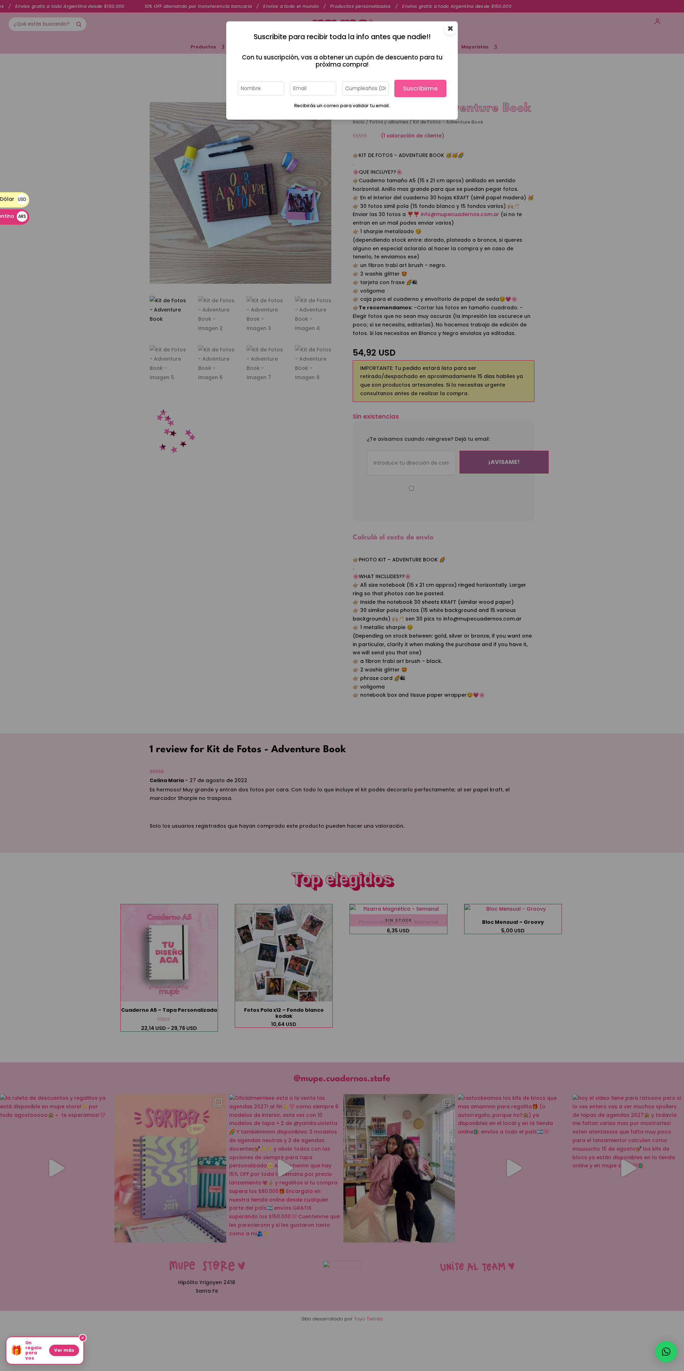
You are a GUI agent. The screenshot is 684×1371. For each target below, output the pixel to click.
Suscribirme (420, 88)
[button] (666, 1351)
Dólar (13, 199)
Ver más (64, 1350)
